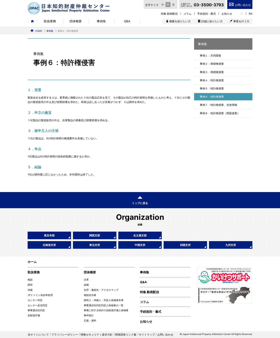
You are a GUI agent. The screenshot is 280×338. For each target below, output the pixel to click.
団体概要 (76, 21)
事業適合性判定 (36, 310)
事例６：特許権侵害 (212, 96)
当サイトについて (38, 334)
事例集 (101, 21)
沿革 (86, 279)
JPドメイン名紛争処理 (40, 295)
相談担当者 (90, 295)
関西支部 (94, 235)
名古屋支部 (140, 235)
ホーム (32, 21)
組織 (86, 284)
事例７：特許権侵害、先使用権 (218, 104)
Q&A (127, 21)
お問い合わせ (243, 4)
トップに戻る (140, 203)
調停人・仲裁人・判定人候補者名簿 (103, 300)
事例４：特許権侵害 (212, 80)
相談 (30, 279)
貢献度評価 (34, 315)
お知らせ (227, 13)
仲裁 (30, 289)
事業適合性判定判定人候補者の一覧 (103, 305)
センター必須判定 (37, 305)
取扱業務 (50, 21)
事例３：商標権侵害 (212, 72)
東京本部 (49, 235)
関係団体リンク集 (125, 334)
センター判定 (35, 300)
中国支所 (140, 244)
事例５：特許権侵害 (212, 88)
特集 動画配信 (169, 13)
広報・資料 (90, 320)
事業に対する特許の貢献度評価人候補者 (106, 310)
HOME (38, 31)
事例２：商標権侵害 (212, 63)
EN (250, 13)
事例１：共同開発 (210, 55)
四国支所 (185, 244)
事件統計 (89, 315)
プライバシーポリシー (64, 334)
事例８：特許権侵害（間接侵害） (220, 113)
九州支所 (230, 244)
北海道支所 (49, 244)
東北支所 (94, 244)
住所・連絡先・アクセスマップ (101, 289)
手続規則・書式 (206, 13)
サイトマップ (147, 334)
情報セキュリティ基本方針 (97, 334)
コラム (187, 13)
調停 (30, 284)
